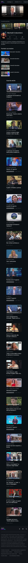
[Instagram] (23, 529)
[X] (26, 529)
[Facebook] (19, 529)
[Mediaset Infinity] (2, 2)
